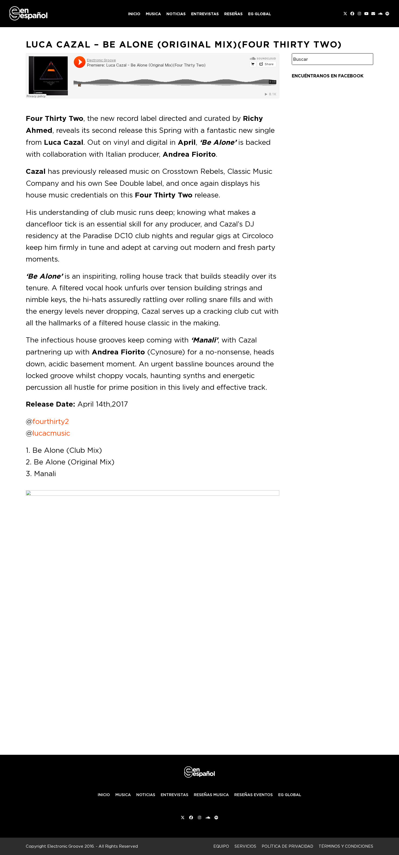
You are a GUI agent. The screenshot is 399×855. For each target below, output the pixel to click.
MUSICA (123, 794)
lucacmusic (51, 433)
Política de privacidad (287, 846)
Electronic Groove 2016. (71, 846)
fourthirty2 (51, 421)
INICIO (104, 794)
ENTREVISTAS (174, 794)
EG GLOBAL (289, 794)
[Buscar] (365, 59)
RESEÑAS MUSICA (211, 794)
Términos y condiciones (346, 846)
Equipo (221, 846)
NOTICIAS (145, 794)
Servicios (245, 846)
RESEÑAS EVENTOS (253, 794)
